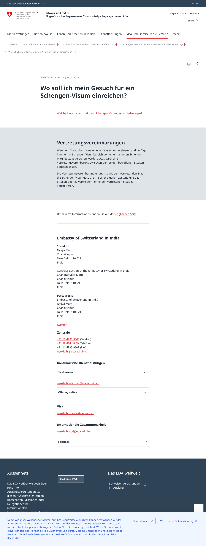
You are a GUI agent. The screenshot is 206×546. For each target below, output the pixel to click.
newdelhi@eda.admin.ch (72, 351)
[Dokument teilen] (197, 63)
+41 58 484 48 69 (68, 343)
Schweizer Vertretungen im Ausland (124, 485)
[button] (18, 34)
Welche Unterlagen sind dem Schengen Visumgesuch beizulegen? (99, 113)
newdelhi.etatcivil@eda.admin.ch (78, 383)
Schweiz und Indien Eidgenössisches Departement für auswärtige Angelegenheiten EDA (87, 14)
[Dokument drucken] (189, 63)
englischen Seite (125, 214)
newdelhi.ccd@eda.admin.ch (75, 431)
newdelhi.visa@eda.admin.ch (75, 413)
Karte (60, 324)
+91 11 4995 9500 (68, 339)
